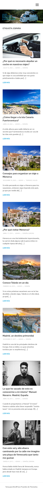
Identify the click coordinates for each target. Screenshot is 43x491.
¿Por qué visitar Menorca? (16, 229)
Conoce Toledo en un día (15, 282)
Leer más (6, 82)
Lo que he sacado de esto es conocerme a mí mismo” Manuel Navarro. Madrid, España (19, 392)
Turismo (29, 180)
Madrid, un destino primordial (18, 335)
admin (17, 68)
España (25, 68)
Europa (31, 233)
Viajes (35, 180)
